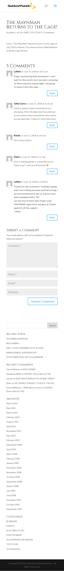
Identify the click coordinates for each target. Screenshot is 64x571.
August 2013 (12, 421)
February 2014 (13, 417)
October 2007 (13, 504)
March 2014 (11, 412)
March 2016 (11, 403)
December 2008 (13, 467)
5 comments (49, 32)
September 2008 (14, 481)
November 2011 (13, 431)
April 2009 (11, 449)
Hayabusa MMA (13, 374)
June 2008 (11, 495)
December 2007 (13, 500)
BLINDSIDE (11, 521)
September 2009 (14, 444)
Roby (8, 383)
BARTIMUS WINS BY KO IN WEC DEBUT (35, 378)
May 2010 (10, 435)
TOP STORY (36, 32)
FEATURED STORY (15, 530)
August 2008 (12, 486)
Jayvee (9, 378)
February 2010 (13, 440)
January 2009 (12, 463)
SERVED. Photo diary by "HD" (37, 374)
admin (12, 32)
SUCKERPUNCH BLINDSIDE (19, 539)
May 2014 (10, 408)
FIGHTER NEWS (14, 535)
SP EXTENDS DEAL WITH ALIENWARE (24, 357)
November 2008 (13, 472)
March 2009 (11, 454)
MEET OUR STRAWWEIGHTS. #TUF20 (24, 348)
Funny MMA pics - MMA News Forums (24, 387)
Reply (52, 93)
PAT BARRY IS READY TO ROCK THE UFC (34, 383)
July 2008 (10, 490)
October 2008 (13, 477)
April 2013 (11, 426)
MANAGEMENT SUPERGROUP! (21, 352)
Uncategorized (13, 549)
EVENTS (10, 526)
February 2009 (13, 458)
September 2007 (14, 509)
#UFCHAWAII (12, 343)
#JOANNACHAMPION (17, 338)
